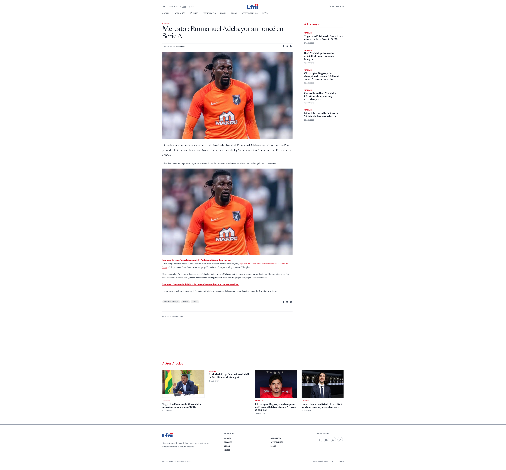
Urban (223, 13)
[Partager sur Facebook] (283, 46)
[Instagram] (340, 439)
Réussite (194, 13)
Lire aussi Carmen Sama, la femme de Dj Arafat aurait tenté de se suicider (196, 260)
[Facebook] (319, 439)
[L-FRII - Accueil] (253, 6)
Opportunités (209, 13)
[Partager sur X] (287, 46)
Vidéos (265, 13)
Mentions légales (320, 461)
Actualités (180, 13)
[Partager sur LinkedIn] (291, 46)
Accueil (166, 13)
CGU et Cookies (337, 461)
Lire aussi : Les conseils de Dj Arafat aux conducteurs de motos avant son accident (200, 284)
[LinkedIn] (326, 439)
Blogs (234, 13)
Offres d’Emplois (249, 13)
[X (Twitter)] (333, 439)
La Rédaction (181, 46)
